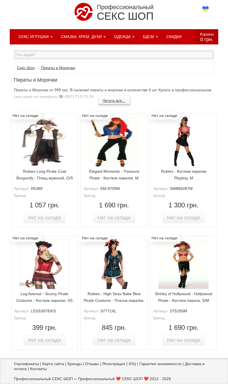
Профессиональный (125, 13)
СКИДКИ (174, 36)
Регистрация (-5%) (119, 364)
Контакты (38, 369)
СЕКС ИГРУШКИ (34, 36)
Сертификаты (26, 364)
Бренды (75, 364)
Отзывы (92, 364)
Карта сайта (53, 364)
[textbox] (114, 55)
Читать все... (114, 100)
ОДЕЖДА (123, 36)
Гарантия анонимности (160, 364)
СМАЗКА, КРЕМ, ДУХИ (82, 36)
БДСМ (149, 36)
